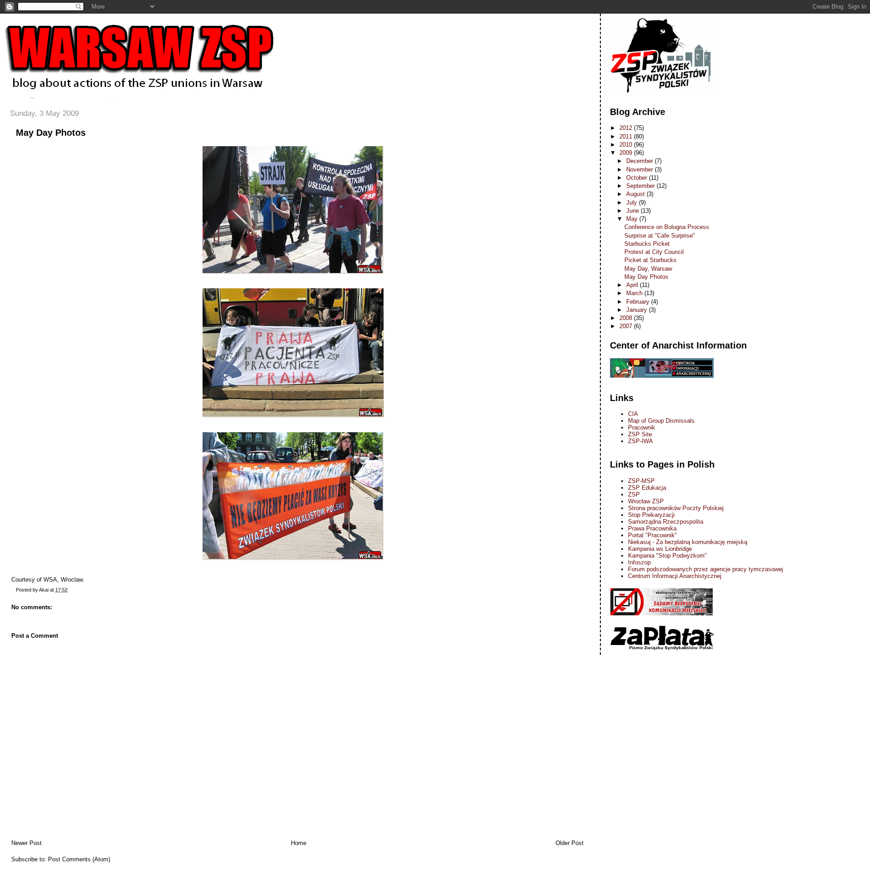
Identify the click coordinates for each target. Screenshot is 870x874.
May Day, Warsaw (648, 268)
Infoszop (639, 562)
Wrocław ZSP (646, 501)
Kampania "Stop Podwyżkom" (667, 555)
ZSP (634, 494)
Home (298, 843)
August (636, 194)
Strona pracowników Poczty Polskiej (676, 508)
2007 (626, 326)
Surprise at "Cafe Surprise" (659, 235)
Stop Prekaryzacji (651, 514)
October (637, 177)
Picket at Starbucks (650, 260)
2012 (626, 127)
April (633, 285)
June (633, 210)
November (640, 169)
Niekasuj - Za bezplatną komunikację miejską (687, 542)
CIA (633, 414)
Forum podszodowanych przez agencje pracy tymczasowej (705, 569)
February (638, 301)
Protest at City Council (654, 251)
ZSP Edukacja (647, 487)
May (632, 218)
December (640, 161)
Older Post (570, 843)
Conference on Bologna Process (666, 227)
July (632, 202)
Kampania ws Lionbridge (660, 548)
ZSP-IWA (640, 441)
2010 (626, 144)
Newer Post (26, 843)
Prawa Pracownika (652, 528)
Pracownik (641, 427)
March (635, 293)
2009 (626, 152)
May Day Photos (51, 133)
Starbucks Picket (647, 243)
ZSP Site (640, 434)
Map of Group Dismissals (661, 420)
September (641, 185)
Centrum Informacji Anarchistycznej (674, 576)
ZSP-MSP (641, 481)
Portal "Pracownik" (652, 535)
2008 (626, 318)
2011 (626, 136)
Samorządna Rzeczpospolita (665, 521)
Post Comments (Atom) (79, 859)
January (637, 309)
